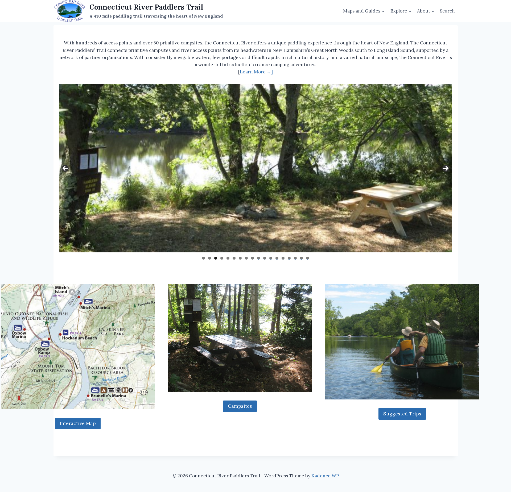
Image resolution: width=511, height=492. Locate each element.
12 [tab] (271, 258)
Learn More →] (256, 72)
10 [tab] (258, 258)
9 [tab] (252, 258)
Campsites (240, 406)
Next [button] (445, 168)
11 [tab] (265, 258)
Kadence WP (325, 476)
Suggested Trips (402, 414)
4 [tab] (221, 258)
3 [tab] (215, 258)
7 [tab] (240, 258)
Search (447, 11)
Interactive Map (78, 423)
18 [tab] (307, 258)
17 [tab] (301, 258)
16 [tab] (295, 258)
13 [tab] (277, 258)
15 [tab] (289, 258)
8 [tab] (246, 258)
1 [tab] (203, 258)
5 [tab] (227, 258)
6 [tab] (234, 258)
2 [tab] (209, 258)
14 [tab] (283, 258)
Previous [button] (65, 168)
